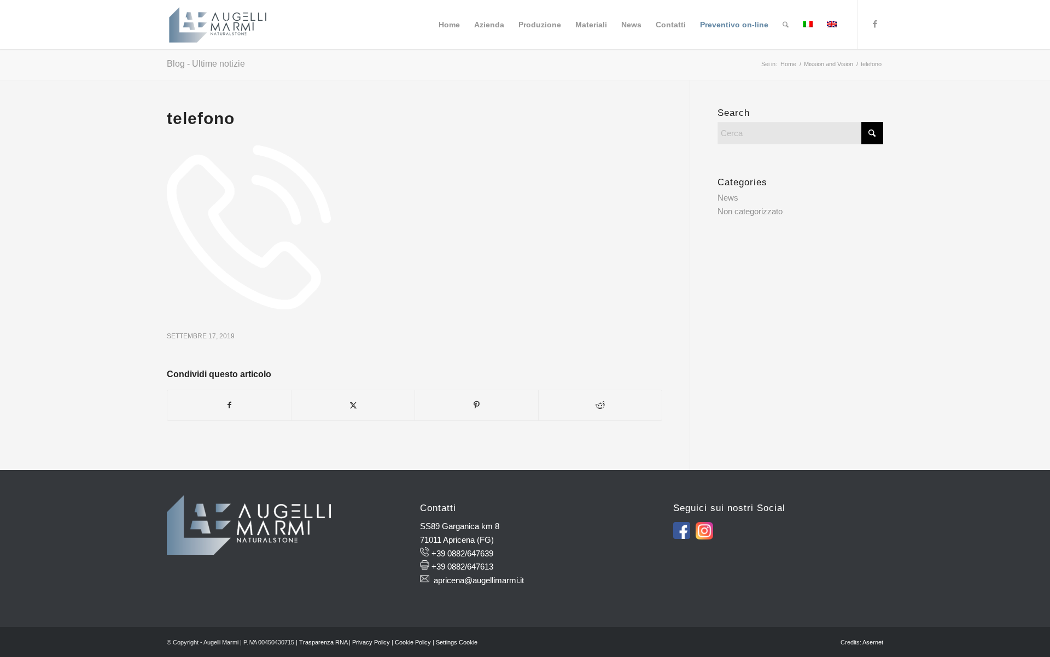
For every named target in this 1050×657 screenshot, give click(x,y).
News (728, 197)
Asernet (872, 642)
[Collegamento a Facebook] (875, 24)
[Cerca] (785, 24)
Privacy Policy (371, 642)
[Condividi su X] (353, 405)
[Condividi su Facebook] (229, 405)
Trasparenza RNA (323, 642)
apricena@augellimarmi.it (479, 580)
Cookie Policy (413, 642)
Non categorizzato (750, 211)
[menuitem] (449, 24)
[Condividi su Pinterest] (476, 405)
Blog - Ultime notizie (206, 63)
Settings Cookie (456, 642)
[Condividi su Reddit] (600, 405)
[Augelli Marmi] (218, 24)
